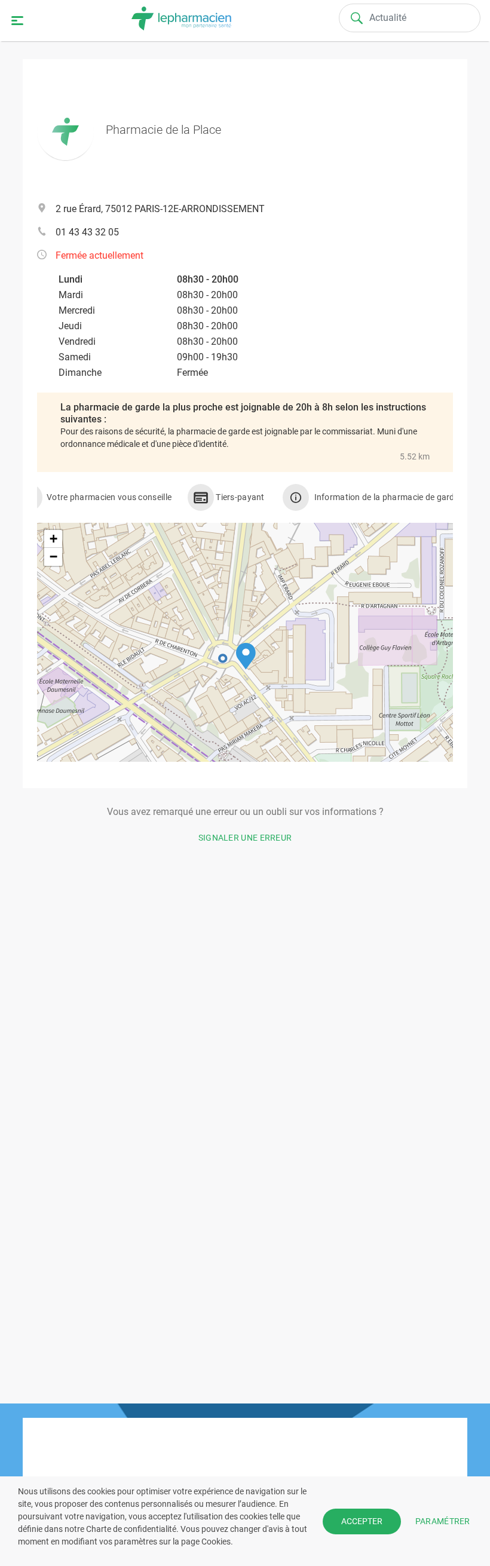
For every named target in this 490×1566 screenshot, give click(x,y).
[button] (246, 656)
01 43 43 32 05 (87, 232)
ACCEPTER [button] (361, 1521)
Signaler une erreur (245, 837)
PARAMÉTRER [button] (442, 1520)
